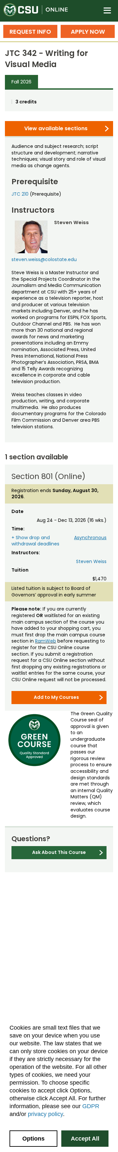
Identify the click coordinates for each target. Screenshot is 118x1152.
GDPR (90, 1106)
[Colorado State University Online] (39, 10)
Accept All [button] (85, 1138)
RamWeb (45, 641)
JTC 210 (20, 194)
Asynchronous (90, 537)
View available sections (56, 128)
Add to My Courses (56, 697)
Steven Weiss (91, 561)
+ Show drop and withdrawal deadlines (35, 540)
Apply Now (88, 31)
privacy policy (45, 1114)
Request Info (30, 31)
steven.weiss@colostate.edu (44, 259)
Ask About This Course (59, 852)
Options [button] (33, 1138)
